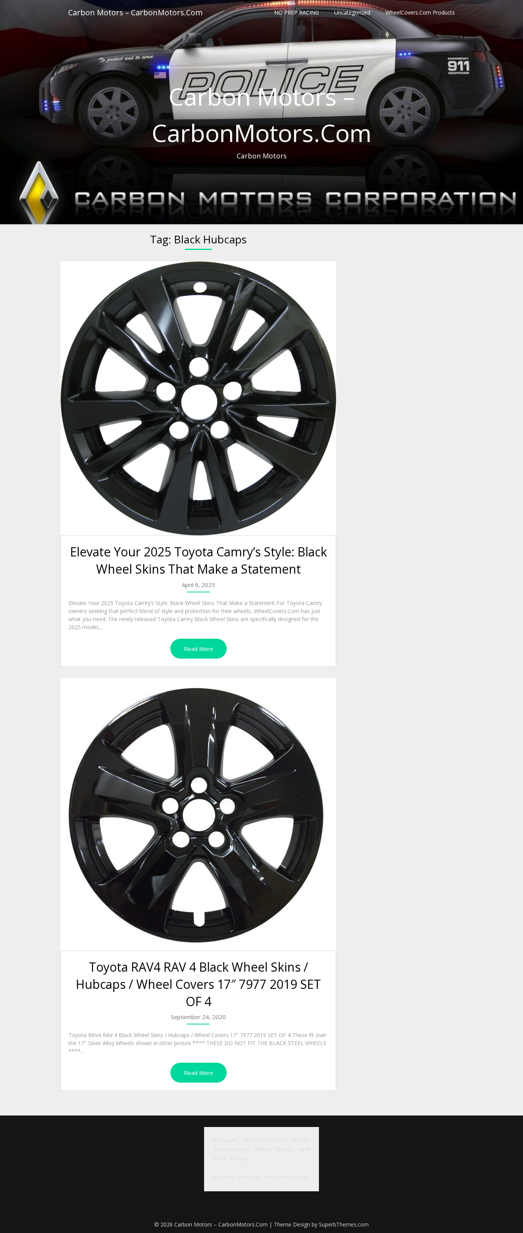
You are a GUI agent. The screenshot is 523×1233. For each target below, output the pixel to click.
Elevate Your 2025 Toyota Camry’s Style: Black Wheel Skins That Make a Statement (198, 560)
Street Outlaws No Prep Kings (261, 1177)
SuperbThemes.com (344, 1224)
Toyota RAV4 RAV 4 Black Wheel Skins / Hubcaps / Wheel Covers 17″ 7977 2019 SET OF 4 (198, 984)
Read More (198, 648)
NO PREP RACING (296, 12)
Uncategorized (352, 12)
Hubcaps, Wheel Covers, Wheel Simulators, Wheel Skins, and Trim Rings (263, 1149)
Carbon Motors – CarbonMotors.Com (135, 12)
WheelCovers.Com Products (420, 12)
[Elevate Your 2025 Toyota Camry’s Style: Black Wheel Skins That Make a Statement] (198, 398)
